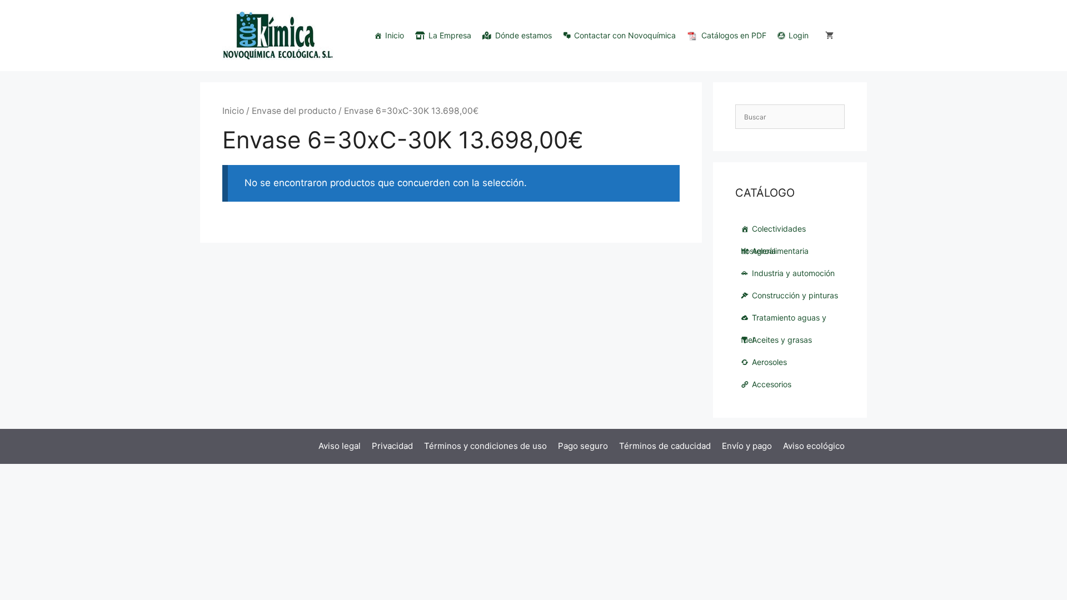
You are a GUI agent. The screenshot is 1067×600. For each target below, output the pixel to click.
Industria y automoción (793, 273)
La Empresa (449, 35)
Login (799, 35)
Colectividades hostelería (773, 232)
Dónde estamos (523, 35)
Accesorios (771, 384)
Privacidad (392, 446)
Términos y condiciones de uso (485, 446)
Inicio (394, 35)
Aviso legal (339, 446)
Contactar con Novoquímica (625, 35)
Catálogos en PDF (733, 35)
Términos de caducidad (665, 446)
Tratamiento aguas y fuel (783, 321)
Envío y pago (747, 446)
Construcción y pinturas (795, 295)
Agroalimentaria (780, 251)
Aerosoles (769, 362)
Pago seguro (583, 446)
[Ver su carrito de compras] (829, 35)
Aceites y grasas (782, 339)
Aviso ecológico (814, 446)
